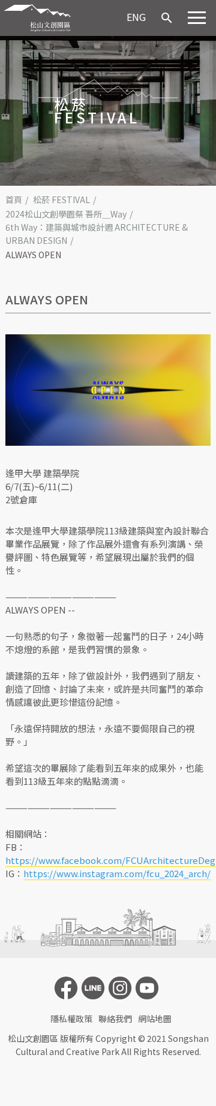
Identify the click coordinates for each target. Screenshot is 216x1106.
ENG (136, 16)
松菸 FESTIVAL (61, 200)
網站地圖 (155, 1019)
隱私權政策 (71, 1019)
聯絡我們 (115, 1019)
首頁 (13, 200)
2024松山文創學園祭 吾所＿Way (66, 214)
